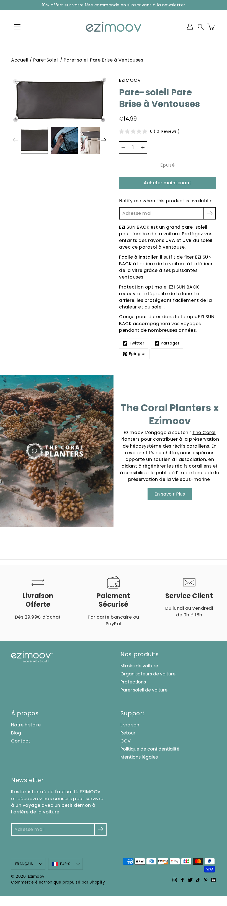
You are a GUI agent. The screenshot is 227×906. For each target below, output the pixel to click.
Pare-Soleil (46, 60)
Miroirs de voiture (139, 666)
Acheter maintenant (167, 183)
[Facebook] (182, 880)
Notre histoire (26, 725)
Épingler (137, 353)
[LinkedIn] (213, 880)
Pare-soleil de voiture (143, 690)
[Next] (104, 140)
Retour (127, 733)
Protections (133, 682)
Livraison (129, 725)
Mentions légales (139, 757)
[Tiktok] (197, 880)
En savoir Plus (169, 494)
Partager (170, 343)
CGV (125, 741)
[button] (201, 26)
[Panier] (211, 26)
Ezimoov (36, 876)
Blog (16, 733)
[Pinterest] (205, 880)
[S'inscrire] (209, 213)
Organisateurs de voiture (148, 674)
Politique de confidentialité (149, 749)
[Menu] (17, 27)
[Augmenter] (143, 147)
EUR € (65, 863)
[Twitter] (190, 880)
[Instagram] (174, 880)
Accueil (19, 60)
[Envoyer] (100, 829)
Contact (20, 741)
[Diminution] (123, 147)
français (24, 863)
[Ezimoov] (113, 26)
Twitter (137, 343)
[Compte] (189, 26)
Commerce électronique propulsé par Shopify (58, 882)
